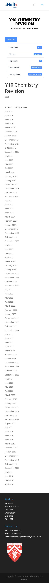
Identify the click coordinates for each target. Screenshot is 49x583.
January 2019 (10, 452)
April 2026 (9, 123)
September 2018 (12, 468)
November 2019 (12, 411)
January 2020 (10, 403)
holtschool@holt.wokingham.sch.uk (26, 536)
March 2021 (10, 350)
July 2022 (9, 289)
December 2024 (12, 184)
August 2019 (10, 423)
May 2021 (9, 342)
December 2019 (12, 407)
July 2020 (9, 379)
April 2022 (9, 302)
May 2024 (9, 208)
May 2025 (9, 164)
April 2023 (9, 257)
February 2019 (11, 447)
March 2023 (10, 261)
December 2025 (12, 140)
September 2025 (12, 152)
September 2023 (12, 241)
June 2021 (9, 338)
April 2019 (9, 439)
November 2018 (12, 460)
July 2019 (9, 427)
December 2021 (12, 318)
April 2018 (9, 484)
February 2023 (11, 265)
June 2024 (9, 204)
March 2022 (10, 306)
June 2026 (9, 115)
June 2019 (9, 431)
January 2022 (10, 314)
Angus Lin (19, 28)
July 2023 (9, 245)
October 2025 (11, 148)
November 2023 (12, 233)
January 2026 (10, 135)
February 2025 (11, 176)
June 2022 (9, 293)
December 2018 (12, 456)
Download (11, 39)
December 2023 (12, 229)
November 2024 (12, 188)
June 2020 (9, 383)
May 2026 (9, 119)
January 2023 (10, 269)
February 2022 (11, 310)
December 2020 (12, 362)
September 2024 (12, 196)
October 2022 (11, 281)
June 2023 (9, 249)
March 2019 (10, 443)
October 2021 (11, 326)
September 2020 (12, 375)
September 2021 (12, 330)
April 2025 (9, 168)
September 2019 (12, 419)
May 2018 (9, 480)
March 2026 (10, 127)
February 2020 (11, 399)
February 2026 (11, 131)
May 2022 (9, 298)
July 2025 (9, 156)
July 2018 (9, 472)
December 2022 (12, 273)
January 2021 (10, 358)
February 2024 (11, 221)
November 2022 (12, 277)
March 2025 (10, 172)
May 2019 (9, 435)
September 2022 (12, 285)
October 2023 (11, 237)
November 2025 (12, 144)
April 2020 (9, 391)
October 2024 (11, 192)
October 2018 (11, 464)
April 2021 (9, 346)
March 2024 (10, 217)
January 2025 (10, 180)
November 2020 (12, 366)
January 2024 (10, 225)
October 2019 (11, 415)
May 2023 (9, 253)
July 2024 (9, 200)
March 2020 (10, 395)
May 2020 (9, 387)
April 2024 (9, 212)
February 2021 (11, 354)
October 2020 (11, 370)
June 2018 (9, 476)
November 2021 (12, 322)
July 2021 (9, 334)
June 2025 (9, 160)
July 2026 (9, 111)
